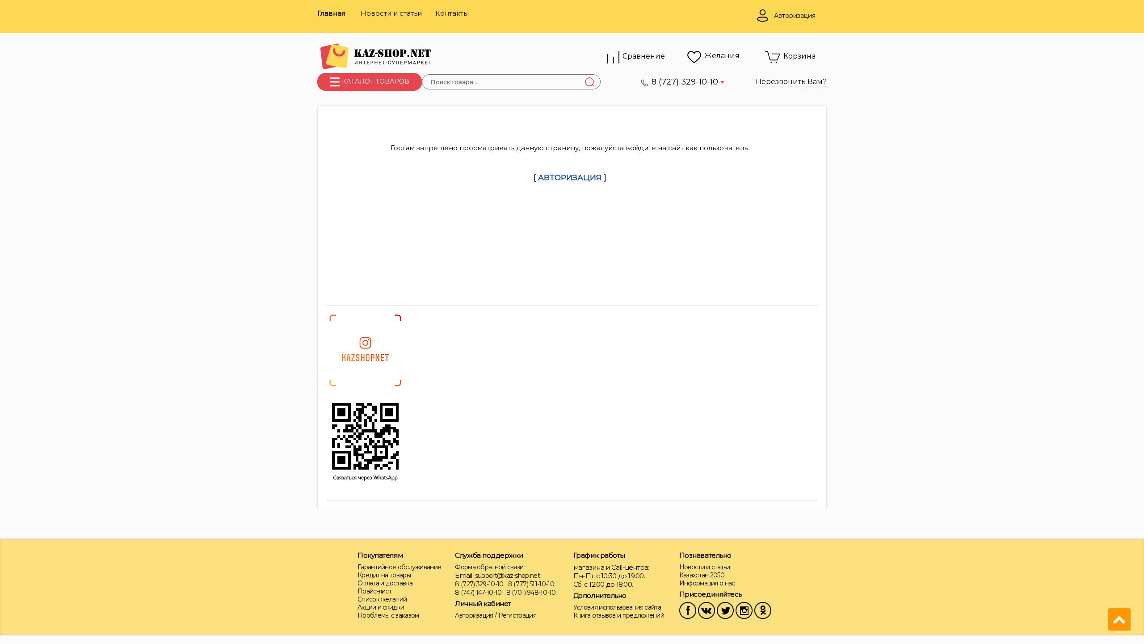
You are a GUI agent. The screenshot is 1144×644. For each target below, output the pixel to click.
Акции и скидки (381, 607)
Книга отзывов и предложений (618, 615)
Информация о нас (707, 583)
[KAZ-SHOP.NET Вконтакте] (706, 610)
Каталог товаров (374, 81)
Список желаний (382, 599)
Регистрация (517, 615)
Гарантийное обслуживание (399, 567)
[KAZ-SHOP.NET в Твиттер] (725, 610)
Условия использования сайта (617, 607)
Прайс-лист (374, 591)
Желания (722, 55)
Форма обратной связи (489, 567)
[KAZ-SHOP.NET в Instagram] (744, 610)
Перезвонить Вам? (791, 81)
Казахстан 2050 (701, 575)
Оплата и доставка (385, 583)
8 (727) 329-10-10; (479, 584)
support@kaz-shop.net (507, 576)
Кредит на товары (384, 575)
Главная (331, 13)
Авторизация (474, 615)
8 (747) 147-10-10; (478, 593)
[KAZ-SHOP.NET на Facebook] (687, 610)
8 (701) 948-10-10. (531, 593)
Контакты (452, 13)
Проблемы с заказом (388, 615)
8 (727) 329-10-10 (686, 82)
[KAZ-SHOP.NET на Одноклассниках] (762, 610)
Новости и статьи (391, 13)
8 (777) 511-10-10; (531, 584)
